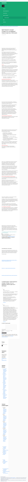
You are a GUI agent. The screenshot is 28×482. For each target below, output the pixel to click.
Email (11, 330)
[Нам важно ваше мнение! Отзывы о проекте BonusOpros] (5, 274)
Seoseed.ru (4, 2)
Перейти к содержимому (3, 0)
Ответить (4, 302)
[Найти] (2, 345)
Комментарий (3, 329)
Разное (4, 454)
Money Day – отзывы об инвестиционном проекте (8, 268)
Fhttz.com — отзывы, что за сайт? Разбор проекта (5, 391)
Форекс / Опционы (5, 15)
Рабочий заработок (15, 26)
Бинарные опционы (6, 17)
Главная (4, 8)
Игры (4, 19)
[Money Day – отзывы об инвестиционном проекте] (5, 267)
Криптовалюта (5, 461)
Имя (2, 330)
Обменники (4, 451)
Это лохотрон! (5, 13)
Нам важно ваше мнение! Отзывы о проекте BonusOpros (9, 275)
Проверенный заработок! (11, 236)
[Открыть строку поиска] (2, 24)
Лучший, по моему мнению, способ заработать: (6, 26)
